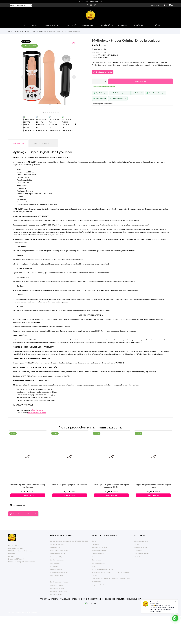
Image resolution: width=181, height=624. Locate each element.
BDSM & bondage (88, 25)
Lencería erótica (106, 25)
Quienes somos (97, 557)
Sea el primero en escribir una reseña (25, 514)
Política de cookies (98, 553)
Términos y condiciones (99, 547)
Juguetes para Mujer (56, 557)
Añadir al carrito (140, 81)
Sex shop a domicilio (98, 563)
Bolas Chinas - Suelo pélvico (59, 550)
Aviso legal (95, 544)
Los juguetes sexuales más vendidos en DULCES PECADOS (69, 541)
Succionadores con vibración (59, 582)
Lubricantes (123, 25)
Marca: (94, 55)
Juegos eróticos (154, 25)
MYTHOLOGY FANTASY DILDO (107, 55)
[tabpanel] (48, 77)
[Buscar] (31, 5)
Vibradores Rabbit (56, 594)
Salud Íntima (138, 25)
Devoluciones (96, 560)
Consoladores (54, 566)
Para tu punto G (55, 563)
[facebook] (87, 5)
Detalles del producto (43, 143)
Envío (94, 541)
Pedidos (136, 544)
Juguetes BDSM (55, 547)
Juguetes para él (69, 25)
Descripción (18, 143)
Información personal (141, 541)
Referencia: (96, 52)
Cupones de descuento (141, 553)
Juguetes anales (37, 410)
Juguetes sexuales (31, 25)
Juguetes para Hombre (57, 553)
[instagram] (95, 5)
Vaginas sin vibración (57, 585)
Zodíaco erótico (97, 566)
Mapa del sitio (96, 581)
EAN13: (94, 57)
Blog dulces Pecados (98, 585)
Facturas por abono (140, 547)
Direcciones (138, 550)
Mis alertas (137, 557)
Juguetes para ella (50, 25)
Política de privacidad (99, 550)
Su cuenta (139, 535)
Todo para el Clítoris (56, 576)
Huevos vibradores (56, 569)
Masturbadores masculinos (59, 572)
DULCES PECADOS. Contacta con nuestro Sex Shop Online (111, 578)
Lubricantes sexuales (57, 560)
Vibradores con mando (57, 588)
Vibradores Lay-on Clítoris (58, 591)
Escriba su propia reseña (104, 72)
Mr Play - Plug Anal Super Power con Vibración (69, 485)
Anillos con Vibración (57, 544)
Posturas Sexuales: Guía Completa (103, 569)
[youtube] (91, 5)
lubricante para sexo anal (37, 413)
